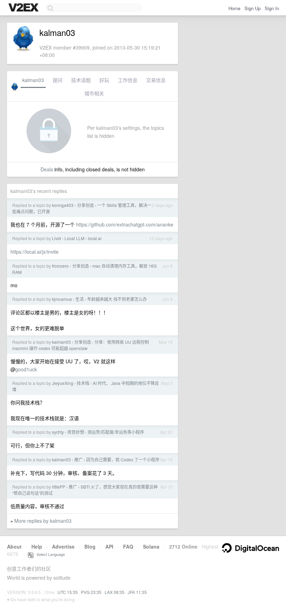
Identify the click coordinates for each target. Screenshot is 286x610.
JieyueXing (62, 383)
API (109, 546)
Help (36, 546)
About (14, 546)
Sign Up (252, 8)
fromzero (60, 266)
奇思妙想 (75, 432)
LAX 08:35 (115, 592)
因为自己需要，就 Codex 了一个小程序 (122, 459)
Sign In (272, 8)
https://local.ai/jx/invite (34, 251)
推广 (78, 459)
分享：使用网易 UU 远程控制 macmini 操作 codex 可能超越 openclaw (80, 345)
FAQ (128, 546)
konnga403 (63, 205)
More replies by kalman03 (43, 520)
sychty (58, 432)
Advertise (63, 546)
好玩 (104, 79)
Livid (56, 238)
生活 (79, 299)
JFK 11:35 (137, 592)
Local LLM (74, 238)
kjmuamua (62, 299)
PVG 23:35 (91, 592)
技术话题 (81, 79)
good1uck (26, 369)
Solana (151, 546)
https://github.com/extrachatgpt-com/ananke (124, 224)
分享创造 (85, 205)
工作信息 (127, 79)
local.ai (94, 238)
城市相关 (94, 93)
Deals (46, 169)
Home (234, 8)
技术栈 (83, 383)
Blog (90, 546)
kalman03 (33, 79)
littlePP (58, 487)
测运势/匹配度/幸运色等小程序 (116, 432)
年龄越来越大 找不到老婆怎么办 (117, 299)
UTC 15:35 (68, 592)
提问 (57, 79)
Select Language (49, 554)
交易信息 (156, 79)
